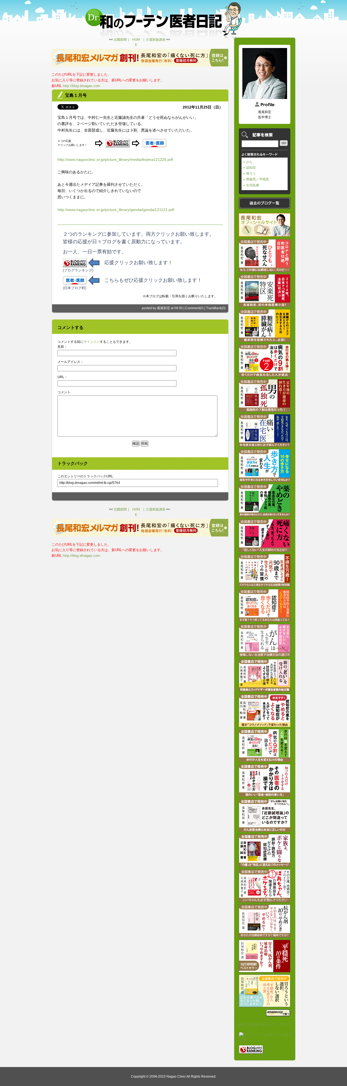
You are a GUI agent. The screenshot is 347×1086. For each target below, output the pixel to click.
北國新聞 (120, 39)
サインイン (91, 342)
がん (249, 162)
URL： (62, 377)
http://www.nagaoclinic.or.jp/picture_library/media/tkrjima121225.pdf (115, 159)
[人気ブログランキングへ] (251, 1051)
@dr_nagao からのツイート (264, 1024)
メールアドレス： (70, 362)
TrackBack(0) (216, 308)
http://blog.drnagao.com (81, 86)
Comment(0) (194, 308)
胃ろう (251, 173)
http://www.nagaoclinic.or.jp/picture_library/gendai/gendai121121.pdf (115, 209)
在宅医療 (252, 185)
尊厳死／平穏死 (257, 179)
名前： (62, 347)
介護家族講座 (155, 39)
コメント (63, 392)
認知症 (251, 168)
